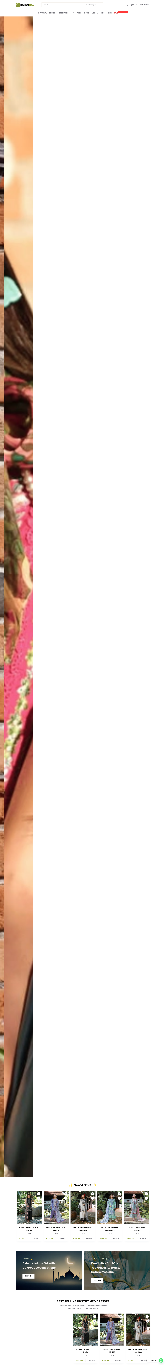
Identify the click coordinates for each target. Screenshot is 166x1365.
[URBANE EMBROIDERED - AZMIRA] (56, 1207)
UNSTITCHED (77, 13)
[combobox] (63, 4)
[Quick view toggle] (38, 1198)
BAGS (110, 13)
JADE (29, 1234)
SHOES (103, 13)
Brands (52, 13)
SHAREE (87, 13)
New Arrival (42, 13)
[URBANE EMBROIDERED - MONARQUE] (109, 1207)
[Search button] (100, 5)
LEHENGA (95, 13)
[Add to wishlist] (38, 1193)
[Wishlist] (127, 5)
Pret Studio (63, 13)
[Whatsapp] (161, 1360)
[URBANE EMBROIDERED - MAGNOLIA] (83, 1207)
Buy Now (35, 1238)
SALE (121, 13)
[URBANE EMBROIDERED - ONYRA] (29, 1207)
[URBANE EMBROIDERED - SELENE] (136, 1207)
